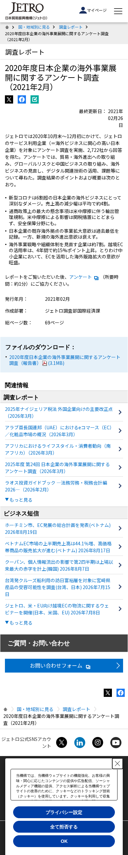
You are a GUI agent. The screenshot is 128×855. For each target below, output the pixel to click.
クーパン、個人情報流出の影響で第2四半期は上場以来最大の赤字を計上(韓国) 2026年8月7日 (59, 565)
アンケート (80, 276)
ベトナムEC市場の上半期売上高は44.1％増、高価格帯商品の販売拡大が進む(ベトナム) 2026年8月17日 (58, 547)
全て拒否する (64, 826)
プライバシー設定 (64, 812)
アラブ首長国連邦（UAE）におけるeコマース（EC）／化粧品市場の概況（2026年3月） (58, 431)
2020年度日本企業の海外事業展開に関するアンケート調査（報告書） (64, 360)
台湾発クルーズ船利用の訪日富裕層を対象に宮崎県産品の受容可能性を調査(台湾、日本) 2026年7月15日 (57, 587)
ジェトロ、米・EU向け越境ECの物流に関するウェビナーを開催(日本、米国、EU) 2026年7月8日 (57, 609)
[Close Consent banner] (117, 763)
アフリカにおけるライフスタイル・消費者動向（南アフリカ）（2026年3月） (58, 449)
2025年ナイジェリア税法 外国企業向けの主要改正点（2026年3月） (59, 412)
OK (64, 841)
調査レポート (71, 27)
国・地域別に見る (34, 27)
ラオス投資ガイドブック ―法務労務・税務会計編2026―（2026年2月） (56, 486)
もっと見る (21, 499)
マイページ (97, 10)
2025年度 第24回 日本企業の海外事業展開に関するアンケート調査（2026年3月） (57, 467)
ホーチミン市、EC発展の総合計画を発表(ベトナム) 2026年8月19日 (58, 528)
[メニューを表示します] (118, 11)
